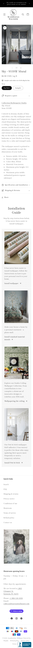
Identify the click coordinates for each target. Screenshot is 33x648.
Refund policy (9, 518)
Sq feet (7, 88)
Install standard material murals (14, 338)
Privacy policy (25, 640)
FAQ (5, 489)
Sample (18, 88)
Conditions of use (10, 503)
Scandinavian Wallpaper (15, 638)
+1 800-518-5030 (16, 598)
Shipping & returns (11, 494)
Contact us (8, 522)
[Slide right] (21, 68)
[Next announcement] (29, 4)
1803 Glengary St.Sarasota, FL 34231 (13, 591)
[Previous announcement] (4, 4)
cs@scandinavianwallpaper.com (16, 604)
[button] (4, 14)
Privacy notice (9, 499)
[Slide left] (12, 68)
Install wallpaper (11, 283)
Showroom (8, 508)
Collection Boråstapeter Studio (14, 103)
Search (6, 484)
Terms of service (10, 513)
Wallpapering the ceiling (14, 401)
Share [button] (6, 197)
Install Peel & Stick (12, 463)
